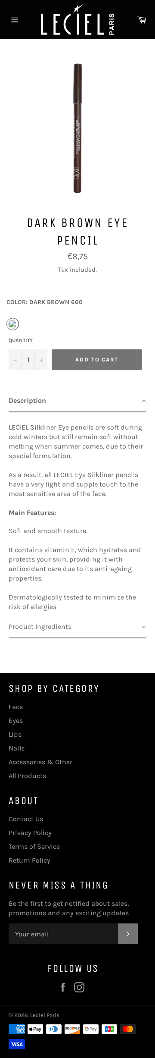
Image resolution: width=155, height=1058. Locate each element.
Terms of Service (34, 846)
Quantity (21, 340)
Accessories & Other (40, 762)
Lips (15, 734)
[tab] (77, 401)
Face (16, 707)
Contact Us (26, 819)
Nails (17, 748)
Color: (44, 302)
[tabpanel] (77, 514)
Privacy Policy (30, 833)
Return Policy (29, 860)
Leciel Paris (44, 1015)
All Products (27, 776)
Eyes (16, 720)
